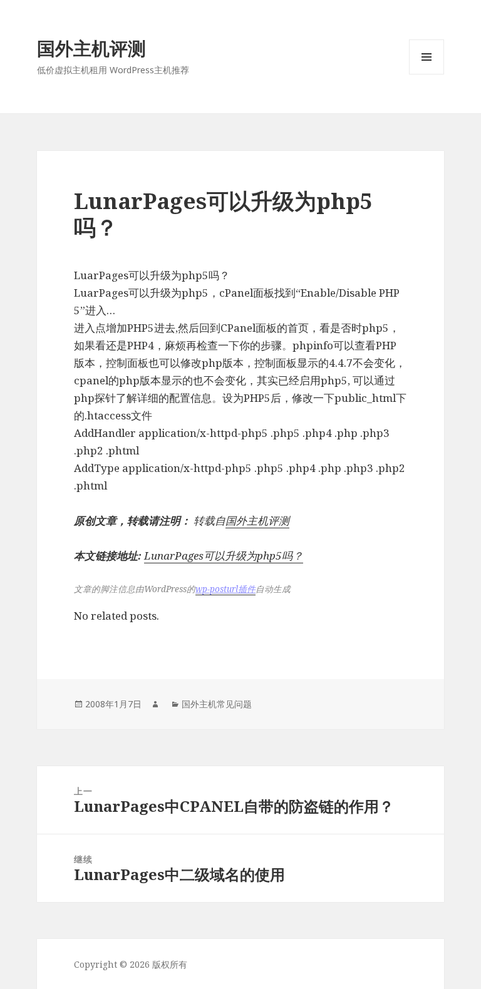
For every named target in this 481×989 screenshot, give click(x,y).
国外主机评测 (91, 48)
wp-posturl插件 (225, 589)
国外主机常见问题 (217, 704)
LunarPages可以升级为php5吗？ (223, 555)
